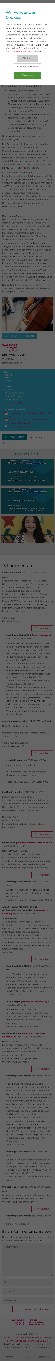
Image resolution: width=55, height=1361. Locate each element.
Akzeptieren (27, 75)
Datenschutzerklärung (21, 51)
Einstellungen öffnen (27, 66)
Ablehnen (27, 58)
